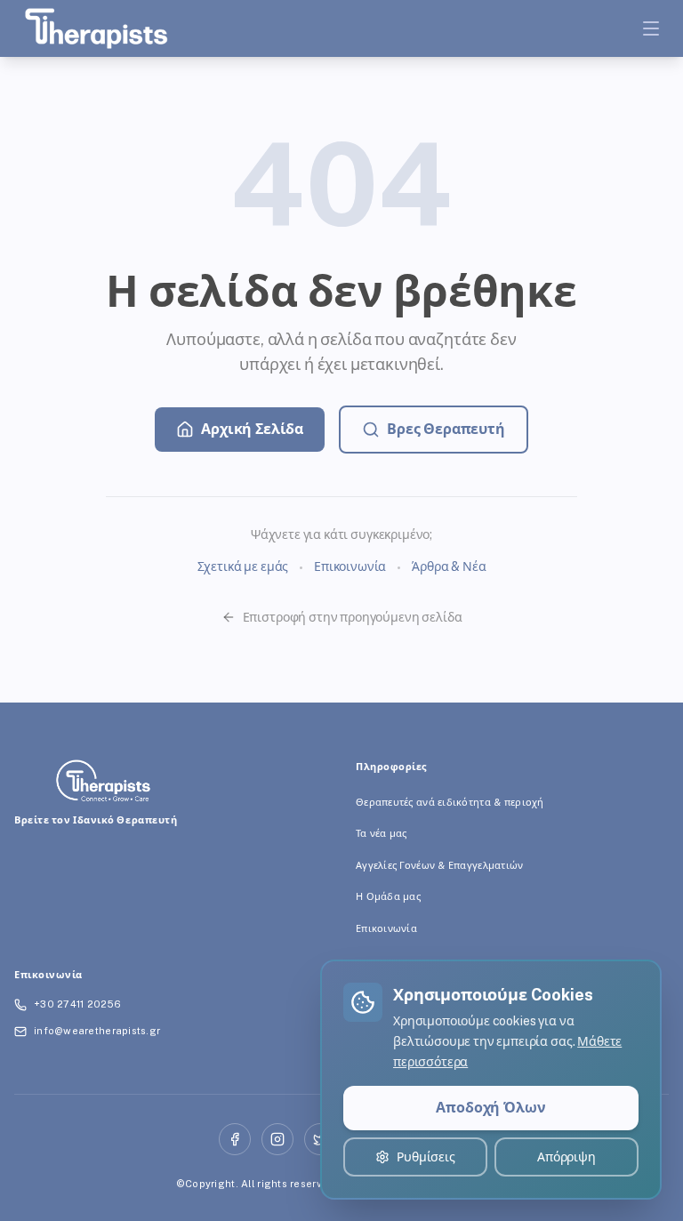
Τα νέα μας (381, 833)
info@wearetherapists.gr (97, 1030)
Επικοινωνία (350, 566)
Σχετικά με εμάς (243, 566)
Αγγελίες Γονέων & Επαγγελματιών (440, 865)
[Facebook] (235, 1139)
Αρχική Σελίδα (252, 429)
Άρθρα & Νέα (449, 566)
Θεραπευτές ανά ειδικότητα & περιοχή (450, 802)
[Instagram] (277, 1139)
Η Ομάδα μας (388, 896)
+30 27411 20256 (77, 1004)
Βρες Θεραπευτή (446, 429)
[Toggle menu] (651, 28)
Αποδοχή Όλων (490, 1107)
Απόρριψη (566, 1157)
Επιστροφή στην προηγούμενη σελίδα (352, 617)
